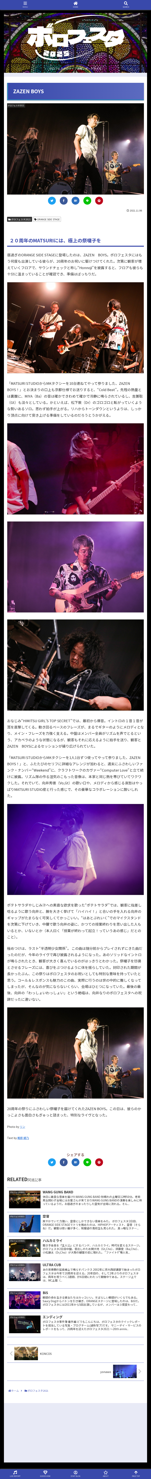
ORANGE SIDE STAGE (48, 219)
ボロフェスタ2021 (21, 219)
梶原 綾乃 (23, 1138)
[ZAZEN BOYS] (75, 201)
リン (22, 1127)
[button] (140, 786)
